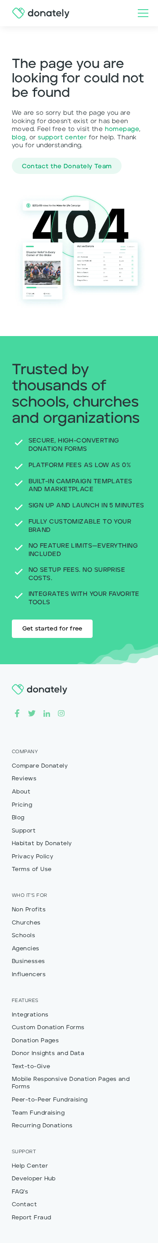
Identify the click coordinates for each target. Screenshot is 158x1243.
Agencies (26, 949)
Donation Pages (35, 1041)
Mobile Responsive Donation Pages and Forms (70, 1083)
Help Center (30, 1166)
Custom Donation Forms (48, 1028)
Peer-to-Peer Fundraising (50, 1100)
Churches (26, 923)
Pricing (22, 805)
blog (19, 138)
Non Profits (29, 910)
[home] (38, 13)
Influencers (29, 974)
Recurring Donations (42, 1126)
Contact (24, 1205)
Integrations (30, 1015)
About (21, 792)
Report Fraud (31, 1218)
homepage (122, 129)
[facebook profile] (17, 713)
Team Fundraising (38, 1113)
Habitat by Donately (42, 843)
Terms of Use (31, 869)
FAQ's (20, 1192)
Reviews (24, 779)
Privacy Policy (32, 857)
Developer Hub (34, 1179)
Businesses (28, 961)
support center (62, 138)
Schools (23, 935)
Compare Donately (40, 766)
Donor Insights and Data (48, 1053)
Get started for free (52, 629)
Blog (18, 818)
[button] (142, 13)
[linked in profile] (47, 713)
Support (24, 831)
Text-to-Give (31, 1066)
